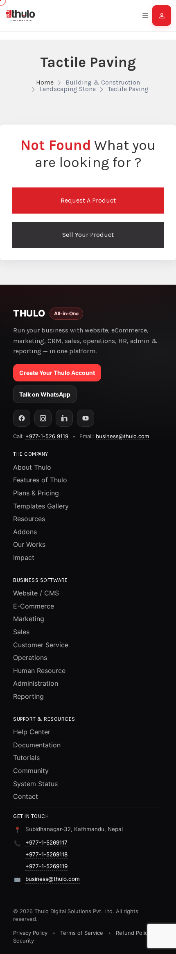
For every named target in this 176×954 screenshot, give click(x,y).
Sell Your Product (88, 234)
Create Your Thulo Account (57, 372)
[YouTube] (85, 418)
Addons (25, 532)
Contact (25, 796)
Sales (21, 632)
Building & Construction (102, 82)
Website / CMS (36, 593)
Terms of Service (81, 932)
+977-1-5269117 (46, 842)
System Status (35, 784)
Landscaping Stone (67, 89)
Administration (35, 683)
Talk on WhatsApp (44, 394)
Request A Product (88, 200)
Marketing (28, 619)
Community (31, 771)
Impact (23, 557)
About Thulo (32, 467)
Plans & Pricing (36, 493)
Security (23, 940)
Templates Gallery (41, 506)
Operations (30, 657)
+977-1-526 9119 (46, 436)
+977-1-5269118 (46, 854)
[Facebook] (21, 418)
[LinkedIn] (64, 418)
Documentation (37, 745)
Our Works (29, 544)
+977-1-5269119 (46, 866)
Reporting (28, 696)
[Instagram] (43, 418)
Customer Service (40, 645)
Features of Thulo (40, 480)
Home (45, 82)
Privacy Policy (30, 932)
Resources (29, 519)
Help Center (31, 732)
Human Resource (39, 670)
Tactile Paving (128, 89)
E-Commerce (33, 606)
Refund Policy (133, 932)
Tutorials (26, 757)
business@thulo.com (122, 436)
